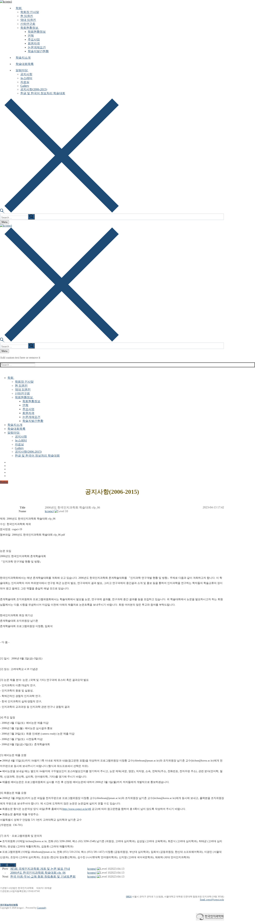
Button (4, 482)
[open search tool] (59, 211)
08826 (129, 896)
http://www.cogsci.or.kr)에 (77, 809)
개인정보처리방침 (9, 905)
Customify (41, 908)
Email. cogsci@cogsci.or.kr (212, 899)
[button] (49, 511)
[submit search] (31, 217)
